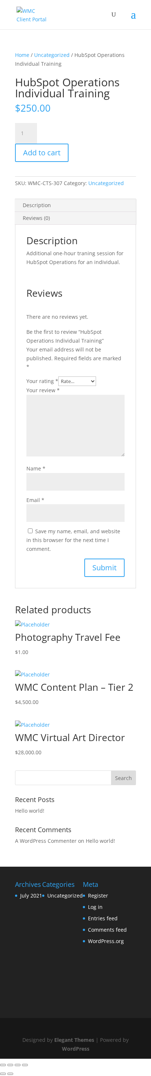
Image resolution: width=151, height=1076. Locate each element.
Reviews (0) (36, 217)
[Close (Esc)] (3, 1065)
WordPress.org (106, 941)
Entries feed (103, 918)
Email (35, 500)
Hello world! (29, 810)
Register (98, 895)
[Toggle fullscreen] (18, 1065)
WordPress (75, 1048)
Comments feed (107, 929)
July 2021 (31, 895)
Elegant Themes (74, 1039)
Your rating (42, 381)
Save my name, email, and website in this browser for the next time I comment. (73, 540)
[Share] (10, 1065)
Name (35, 468)
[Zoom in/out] (25, 1065)
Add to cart (41, 153)
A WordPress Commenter (46, 840)
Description (37, 205)
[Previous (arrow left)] (3, 1074)
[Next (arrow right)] (10, 1074)
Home (22, 54)
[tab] (75, 205)
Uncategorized (52, 54)
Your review (43, 390)
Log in (95, 906)
